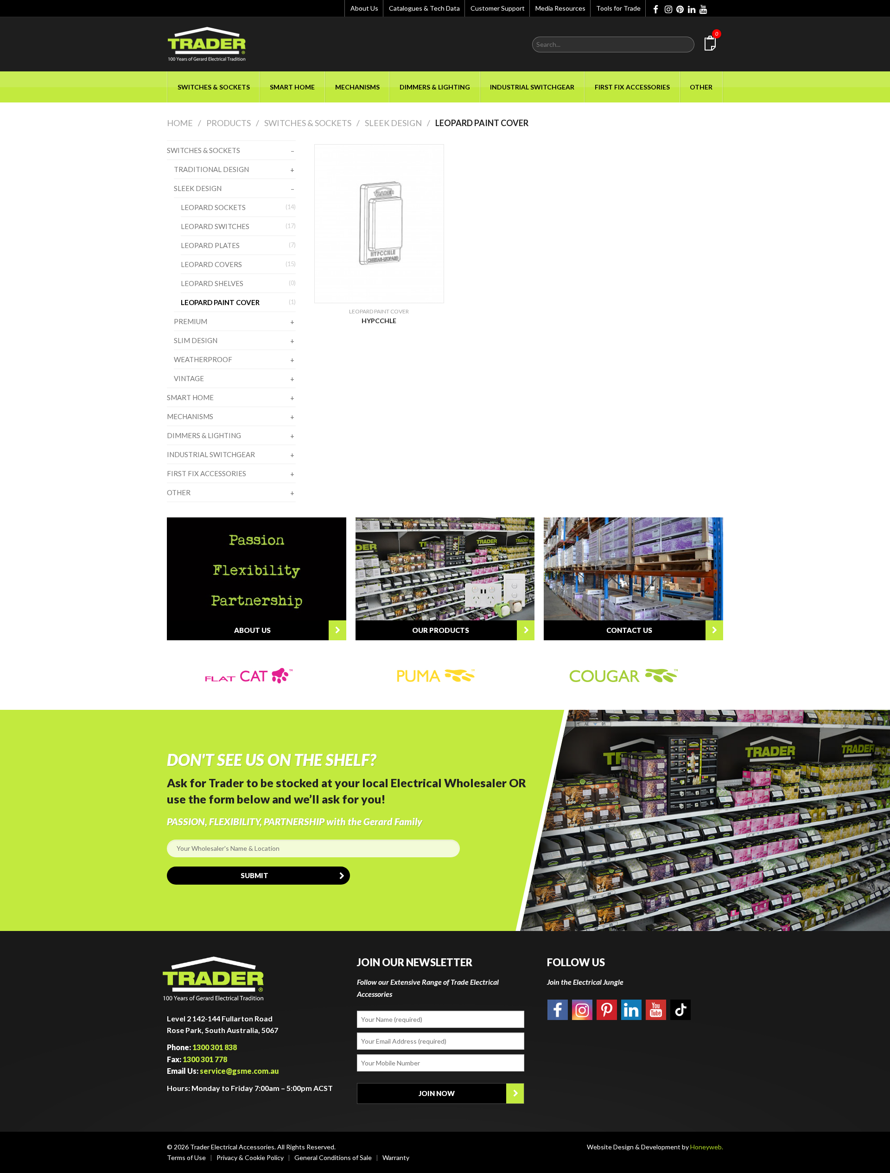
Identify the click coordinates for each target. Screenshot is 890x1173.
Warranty (395, 1157)
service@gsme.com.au (239, 1070)
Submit (254, 875)
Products (228, 123)
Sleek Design (393, 123)
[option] (260, 676)
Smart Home (292, 87)
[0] (710, 44)
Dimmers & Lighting (435, 87)
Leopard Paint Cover (481, 123)
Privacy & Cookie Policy (250, 1157)
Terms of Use (186, 1157)
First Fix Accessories (632, 87)
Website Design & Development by (655, 1147)
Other (701, 87)
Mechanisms (357, 87)
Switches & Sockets (214, 87)
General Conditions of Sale (333, 1157)
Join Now (437, 1093)
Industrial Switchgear (532, 87)
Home (180, 123)
